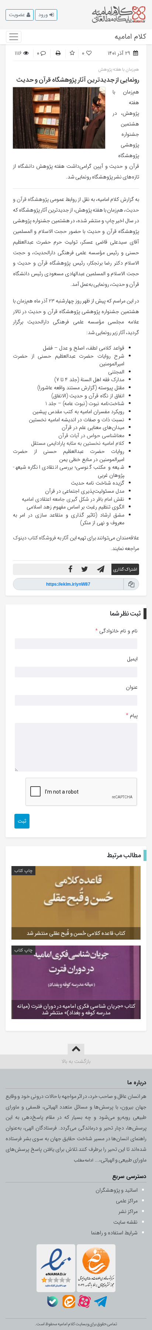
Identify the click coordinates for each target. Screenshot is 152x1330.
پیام (132, 716)
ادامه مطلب (84, 1160)
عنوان (132, 688)
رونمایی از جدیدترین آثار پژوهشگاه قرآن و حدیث (77, 80)
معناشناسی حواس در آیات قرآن (91, 436)
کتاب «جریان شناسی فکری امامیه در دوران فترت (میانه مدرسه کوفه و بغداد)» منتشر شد (76, 1009)
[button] (46, 15)
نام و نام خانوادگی (116, 631)
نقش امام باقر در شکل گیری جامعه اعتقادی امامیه (73, 499)
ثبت (22, 821)
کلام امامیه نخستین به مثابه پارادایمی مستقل (77, 443)
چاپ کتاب (23, 870)
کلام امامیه (130, 36)
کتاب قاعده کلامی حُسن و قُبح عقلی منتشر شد (76, 933)
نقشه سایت (125, 1222)
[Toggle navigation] (13, 37)
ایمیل (132, 659)
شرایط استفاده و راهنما (114, 1233)
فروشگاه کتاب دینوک (34, 538)
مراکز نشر (128, 1211)
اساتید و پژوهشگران (117, 1190)
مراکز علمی (127, 1201)
